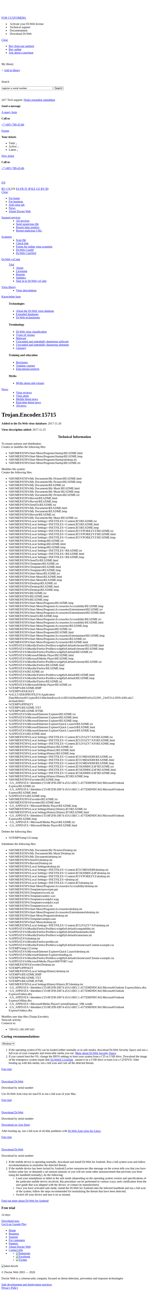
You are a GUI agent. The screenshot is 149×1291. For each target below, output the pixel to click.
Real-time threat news (28, 402)
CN (8, 188)
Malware (21, 338)
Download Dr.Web (21, 33)
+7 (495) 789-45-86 (12, 124)
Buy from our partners (21, 46)
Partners (13, 1243)
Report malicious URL (29, 230)
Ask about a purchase (21, 52)
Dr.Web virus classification (31, 331)
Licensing (21, 271)
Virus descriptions (26, 290)
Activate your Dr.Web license (27, 23)
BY (43, 188)
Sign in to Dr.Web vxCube (31, 280)
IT (26, 188)
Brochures (22, 362)
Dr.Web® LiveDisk (62, 1059)
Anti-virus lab (17, 204)
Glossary (21, 348)
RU (3, 188)
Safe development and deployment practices (26, 1284)
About (19, 267)
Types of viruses (25, 334)
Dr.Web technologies (28, 317)
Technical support (20, 27)
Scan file (21, 240)
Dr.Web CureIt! (25, 249)
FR (22, 188)
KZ (33, 188)
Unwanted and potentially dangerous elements (42, 344)
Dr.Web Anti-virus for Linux (84, 1130)
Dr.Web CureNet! (26, 253)
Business (14, 1233)
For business (16, 201)
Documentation (18, 30)
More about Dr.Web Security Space (95, 1053)
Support (13, 1236)
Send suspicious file (27, 224)
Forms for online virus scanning (34, 246)
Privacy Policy (9, 1287)
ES (18, 188)
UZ (38, 188)
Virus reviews (24, 392)
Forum (5, 130)
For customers (17, 1240)
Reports (20, 274)
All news (21, 405)
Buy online (15, 49)
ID (47, 188)
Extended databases (27, 314)
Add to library (12, 70)
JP (29, 188)
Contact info (16, 1250)
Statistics (21, 277)
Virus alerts (22, 395)
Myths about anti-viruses (30, 383)
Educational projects (27, 368)
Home (12, 1230)
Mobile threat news (27, 399)
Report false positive (27, 227)
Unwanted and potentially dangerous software (42, 341)
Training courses (25, 365)
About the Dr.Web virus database (35, 310)
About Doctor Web (20, 211)
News (12, 208)
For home (14, 198)
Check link (22, 243)
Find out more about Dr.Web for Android (25, 1200)
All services (22, 220)
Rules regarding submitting (39, 99)
